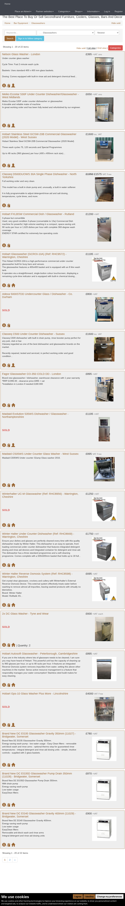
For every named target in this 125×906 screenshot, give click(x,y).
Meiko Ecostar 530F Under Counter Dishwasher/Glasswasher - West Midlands (40, 96)
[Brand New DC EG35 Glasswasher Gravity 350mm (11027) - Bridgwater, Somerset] (104, 747)
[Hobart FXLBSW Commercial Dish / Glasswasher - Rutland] (104, 228)
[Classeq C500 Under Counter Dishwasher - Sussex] (104, 347)
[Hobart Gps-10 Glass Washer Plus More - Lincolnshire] (104, 707)
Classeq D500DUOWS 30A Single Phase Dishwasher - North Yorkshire (39, 176)
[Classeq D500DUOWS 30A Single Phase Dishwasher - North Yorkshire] (104, 188)
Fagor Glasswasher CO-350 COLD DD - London (31, 373)
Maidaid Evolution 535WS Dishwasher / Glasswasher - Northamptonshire (35, 415)
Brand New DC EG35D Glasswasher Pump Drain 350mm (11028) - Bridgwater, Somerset (37, 775)
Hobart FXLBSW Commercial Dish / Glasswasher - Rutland (38, 214)
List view (91, 48)
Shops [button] (78, 11)
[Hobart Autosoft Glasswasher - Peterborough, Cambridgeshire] (104, 667)
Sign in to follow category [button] (30, 38)
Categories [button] (63, 11)
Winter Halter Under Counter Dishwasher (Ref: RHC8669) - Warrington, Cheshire (38, 535)
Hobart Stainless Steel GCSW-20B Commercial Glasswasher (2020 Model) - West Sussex (39, 136)
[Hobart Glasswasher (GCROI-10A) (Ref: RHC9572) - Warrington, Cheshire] (104, 268)
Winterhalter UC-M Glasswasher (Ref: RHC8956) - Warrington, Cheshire (40, 495)
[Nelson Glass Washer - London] (104, 68)
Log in (107, 11)
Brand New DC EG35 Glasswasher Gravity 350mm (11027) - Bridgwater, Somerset (39, 735)
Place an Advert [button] (22, 11)
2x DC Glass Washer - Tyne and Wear (25, 613)
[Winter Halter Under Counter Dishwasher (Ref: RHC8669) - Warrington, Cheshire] (104, 547)
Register (119, 11)
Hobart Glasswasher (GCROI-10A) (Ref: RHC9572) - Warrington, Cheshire (34, 256)
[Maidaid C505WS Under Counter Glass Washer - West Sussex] (104, 467)
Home (7, 4)
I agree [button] (77, 896)
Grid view (101, 48)
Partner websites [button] (44, 11)
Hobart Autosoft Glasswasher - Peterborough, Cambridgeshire (40, 653)
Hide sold (115, 23)
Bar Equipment (21, 23)
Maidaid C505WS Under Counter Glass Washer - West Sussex (40, 453)
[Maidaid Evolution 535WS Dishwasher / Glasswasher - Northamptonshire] (104, 427)
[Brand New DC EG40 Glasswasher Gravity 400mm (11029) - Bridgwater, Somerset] (104, 827)
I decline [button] (89, 896)
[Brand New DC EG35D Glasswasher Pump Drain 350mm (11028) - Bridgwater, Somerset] (104, 787)
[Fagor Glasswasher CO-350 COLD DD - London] (104, 387)
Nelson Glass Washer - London (21, 54)
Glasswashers (38, 23)
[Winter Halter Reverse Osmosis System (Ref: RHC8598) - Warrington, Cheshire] (104, 587)
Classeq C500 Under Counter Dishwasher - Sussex (33, 333)
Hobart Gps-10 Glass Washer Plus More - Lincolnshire (35, 693)
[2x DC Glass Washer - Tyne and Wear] (104, 627)
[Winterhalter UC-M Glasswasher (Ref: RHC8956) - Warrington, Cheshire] (104, 507)
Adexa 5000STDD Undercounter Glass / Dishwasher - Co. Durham (37, 295)
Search (10, 38)
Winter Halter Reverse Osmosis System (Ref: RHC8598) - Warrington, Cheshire (37, 575)
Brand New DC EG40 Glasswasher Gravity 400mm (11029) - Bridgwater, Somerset (39, 815)
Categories (115, 48)
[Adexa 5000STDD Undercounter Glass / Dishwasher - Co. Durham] (104, 307)
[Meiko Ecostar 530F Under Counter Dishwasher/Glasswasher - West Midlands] (104, 108)
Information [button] (92, 11)
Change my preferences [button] (109, 896)
